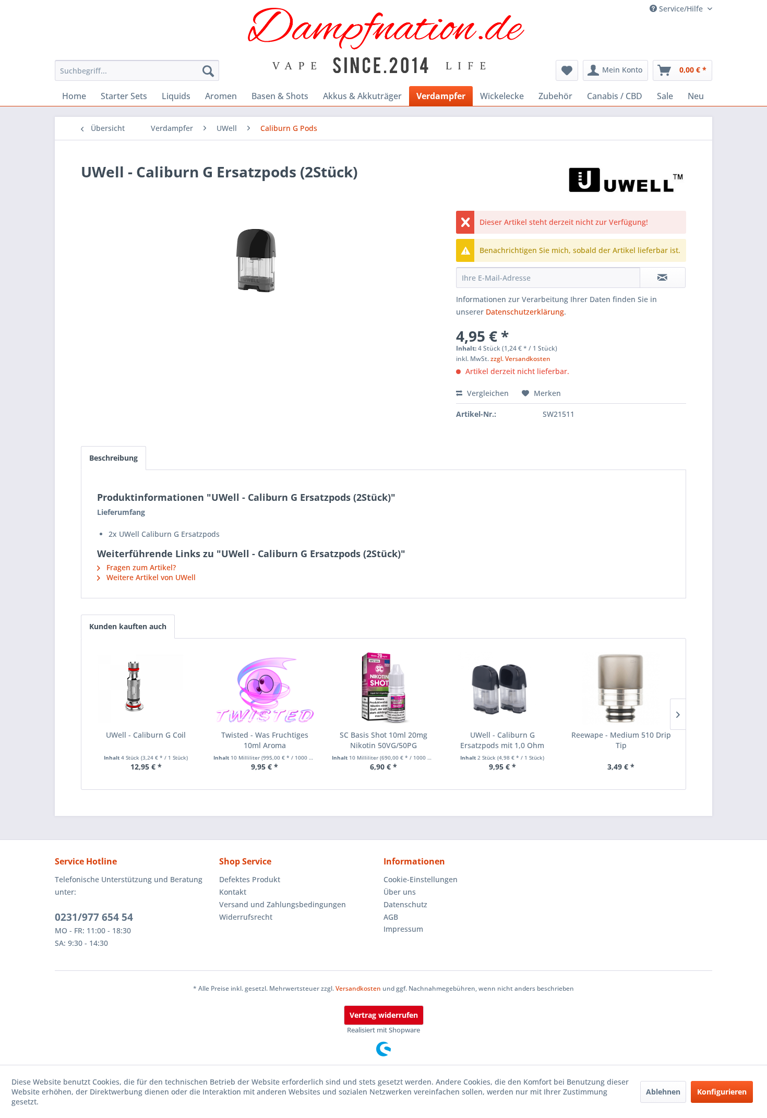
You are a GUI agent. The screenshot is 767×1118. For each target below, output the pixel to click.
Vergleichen (487, 393)
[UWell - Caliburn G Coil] (146, 688)
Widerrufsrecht (245, 917)
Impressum (403, 929)
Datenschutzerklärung (525, 312)
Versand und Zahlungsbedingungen (282, 904)
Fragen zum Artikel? (140, 567)
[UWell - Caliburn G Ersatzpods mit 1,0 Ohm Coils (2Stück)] (502, 688)
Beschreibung (113, 458)
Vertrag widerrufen (384, 1015)
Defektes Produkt (249, 879)
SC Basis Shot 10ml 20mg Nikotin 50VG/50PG (383, 740)
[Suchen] (208, 70)
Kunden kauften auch (127, 626)
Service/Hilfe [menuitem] (681, 9)
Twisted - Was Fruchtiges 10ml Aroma (264, 740)
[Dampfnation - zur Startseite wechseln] (386, 40)
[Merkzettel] (567, 70)
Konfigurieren (722, 1092)
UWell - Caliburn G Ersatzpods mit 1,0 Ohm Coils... (502, 740)
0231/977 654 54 (94, 917)
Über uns (400, 892)
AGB (391, 917)
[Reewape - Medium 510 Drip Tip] (621, 688)
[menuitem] (137, 70)
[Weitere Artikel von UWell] (625, 182)
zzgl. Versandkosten (520, 358)
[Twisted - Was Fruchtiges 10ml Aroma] (265, 688)
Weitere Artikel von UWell (150, 577)
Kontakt (232, 892)
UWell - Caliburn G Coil (146, 735)
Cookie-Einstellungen (421, 879)
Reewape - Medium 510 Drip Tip (621, 740)
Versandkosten (358, 988)
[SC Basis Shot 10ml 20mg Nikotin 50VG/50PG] (383, 688)
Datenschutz (405, 904)
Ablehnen (663, 1092)
